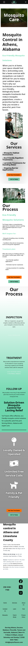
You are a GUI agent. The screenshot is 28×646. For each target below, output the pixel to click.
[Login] (4, 2)
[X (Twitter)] (21, 587)
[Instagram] (21, 593)
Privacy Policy (23, 616)
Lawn (14, 609)
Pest (23, 609)
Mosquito (5, 615)
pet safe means (7, 548)
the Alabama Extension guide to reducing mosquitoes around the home (13, 565)
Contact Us (5, 609)
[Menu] (25, 2)
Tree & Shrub (14, 616)
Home (5, 602)
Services (14, 602)
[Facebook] (21, 581)
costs (9, 544)
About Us (23, 603)
